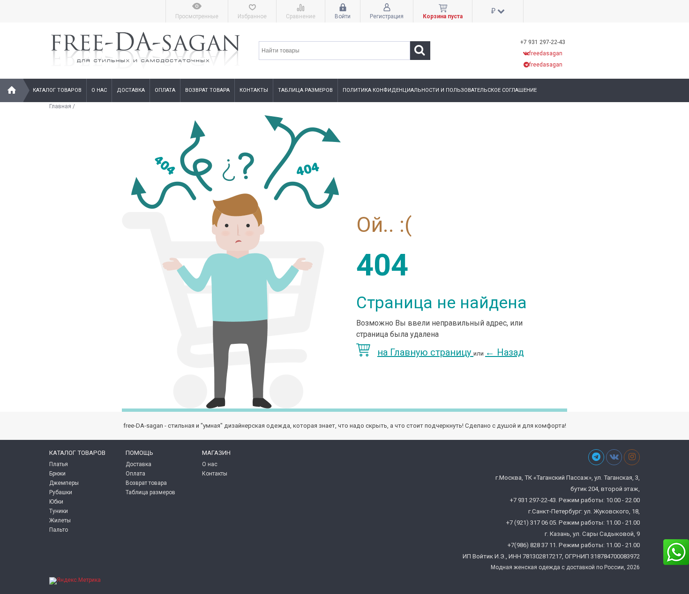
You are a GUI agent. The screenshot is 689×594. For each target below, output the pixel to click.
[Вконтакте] (614, 457)
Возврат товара (207, 90)
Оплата (165, 90)
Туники (58, 511)
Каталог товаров (57, 90)
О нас (99, 90)
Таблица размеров (305, 90)
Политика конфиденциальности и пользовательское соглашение (440, 90)
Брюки (57, 473)
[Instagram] (631, 457)
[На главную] (11, 90)
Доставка (131, 90)
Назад (504, 352)
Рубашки (60, 492)
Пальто (58, 530)
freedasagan (545, 53)
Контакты (254, 90)
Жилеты (60, 520)
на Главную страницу (425, 352)
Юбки (56, 501)
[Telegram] (596, 457)
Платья (58, 464)
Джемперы (64, 483)
